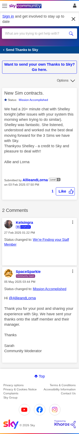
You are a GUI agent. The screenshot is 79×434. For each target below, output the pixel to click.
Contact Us (68, 393)
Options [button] (62, 80)
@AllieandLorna (22, 298)
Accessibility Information (60, 389)
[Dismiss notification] (73, 19)
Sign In (74, 7)
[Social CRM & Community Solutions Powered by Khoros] (65, 424)
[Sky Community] (26, 6)
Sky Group (10, 397)
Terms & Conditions (63, 385)
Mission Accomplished (33, 100)
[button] (65, 191)
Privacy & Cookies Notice (20, 389)
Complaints (10, 393)
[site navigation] (4, 6)
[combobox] (36, 33)
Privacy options (13, 385)
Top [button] (42, 376)
